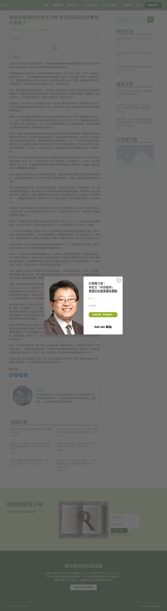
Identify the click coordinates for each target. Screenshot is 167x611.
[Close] (119, 280)
